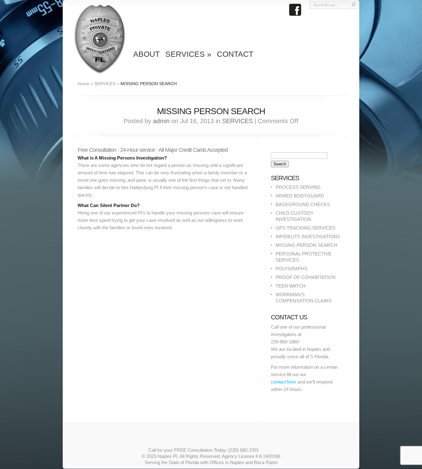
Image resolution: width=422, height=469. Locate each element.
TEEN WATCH (291, 285)
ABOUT (146, 54)
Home (83, 83)
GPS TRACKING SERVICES (305, 227)
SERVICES (188, 54)
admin (161, 121)
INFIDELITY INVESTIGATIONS (308, 236)
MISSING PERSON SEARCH (306, 245)
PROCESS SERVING (298, 187)
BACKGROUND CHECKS (303, 204)
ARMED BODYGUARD (300, 195)
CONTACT (235, 54)
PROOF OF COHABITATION (305, 277)
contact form (283, 381)
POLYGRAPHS (291, 268)
